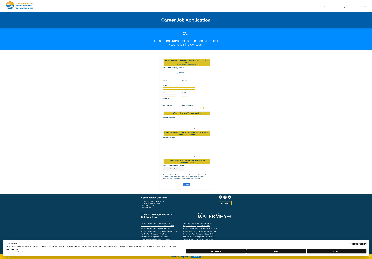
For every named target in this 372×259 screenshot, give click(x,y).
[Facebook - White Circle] (220, 197)
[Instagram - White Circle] (225, 197)
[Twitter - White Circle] (229, 197)
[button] (327, 6)
